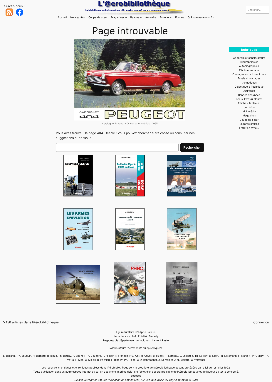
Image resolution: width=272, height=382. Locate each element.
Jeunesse (249, 90)
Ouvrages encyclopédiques (249, 74)
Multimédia (249, 111)
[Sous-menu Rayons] (141, 17)
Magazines (249, 115)
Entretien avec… (249, 127)
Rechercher (192, 147)
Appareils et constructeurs (249, 57)
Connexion (261, 322)
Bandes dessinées (249, 94)
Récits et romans (249, 70)
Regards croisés (249, 123)
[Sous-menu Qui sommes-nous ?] (213, 17)
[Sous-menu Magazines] (126, 17)
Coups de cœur (249, 119)
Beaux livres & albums (249, 99)
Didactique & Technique (249, 86)
